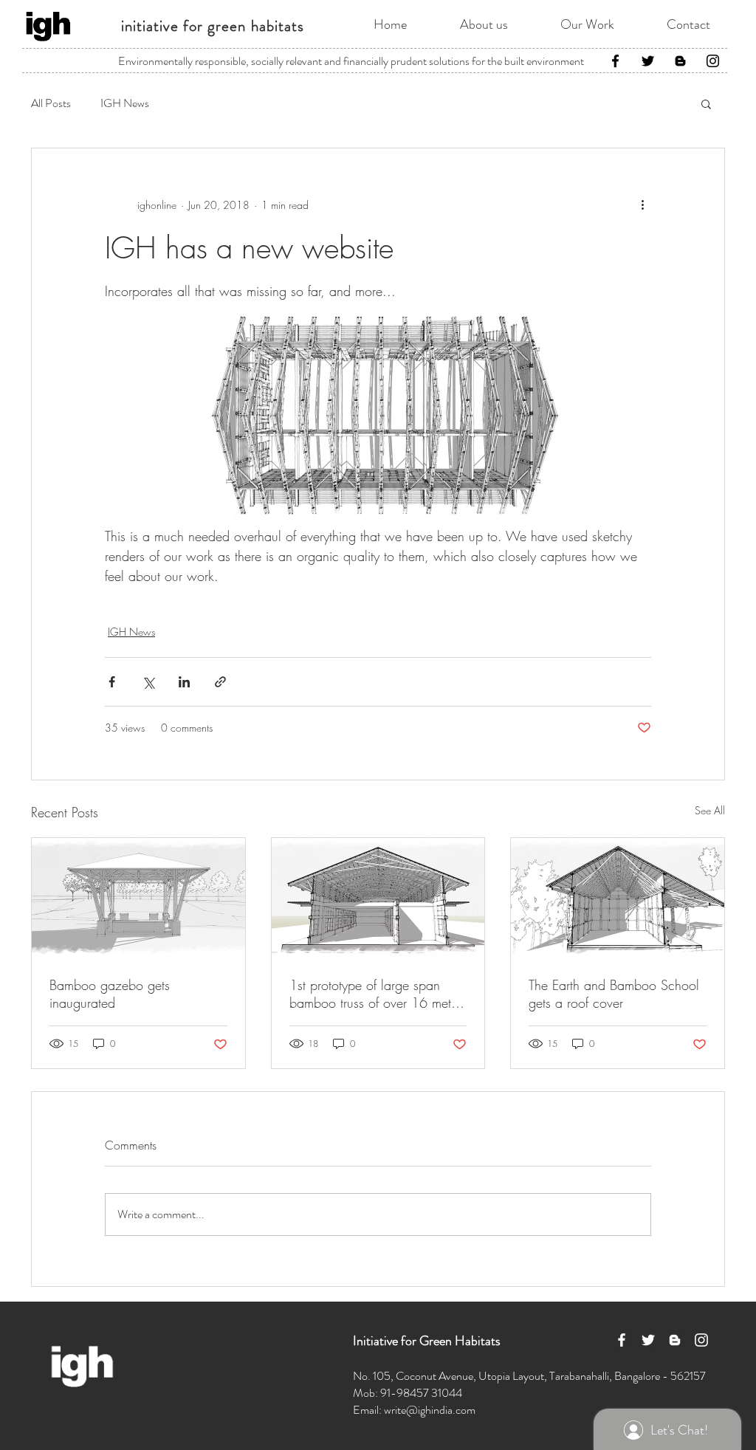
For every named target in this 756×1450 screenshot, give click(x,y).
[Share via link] (220, 682)
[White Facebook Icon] (621, 1340)
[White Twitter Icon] (648, 1340)
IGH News (124, 103)
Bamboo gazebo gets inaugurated (109, 993)
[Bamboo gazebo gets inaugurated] (138, 898)
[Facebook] (615, 60)
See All (710, 810)
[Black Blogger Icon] (680, 60)
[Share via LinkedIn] (184, 682)
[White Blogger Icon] (675, 1340)
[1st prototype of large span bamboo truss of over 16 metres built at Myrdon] (378, 898)
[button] (706, 103)
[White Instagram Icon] (701, 1340)
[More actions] (642, 204)
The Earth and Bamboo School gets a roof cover (614, 993)
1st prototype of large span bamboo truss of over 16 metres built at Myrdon (378, 993)
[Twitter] (647, 60)
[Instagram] (712, 60)
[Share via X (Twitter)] (148, 682)
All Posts (51, 103)
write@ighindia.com (429, 1409)
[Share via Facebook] (112, 682)
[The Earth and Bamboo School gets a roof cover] (617, 898)
